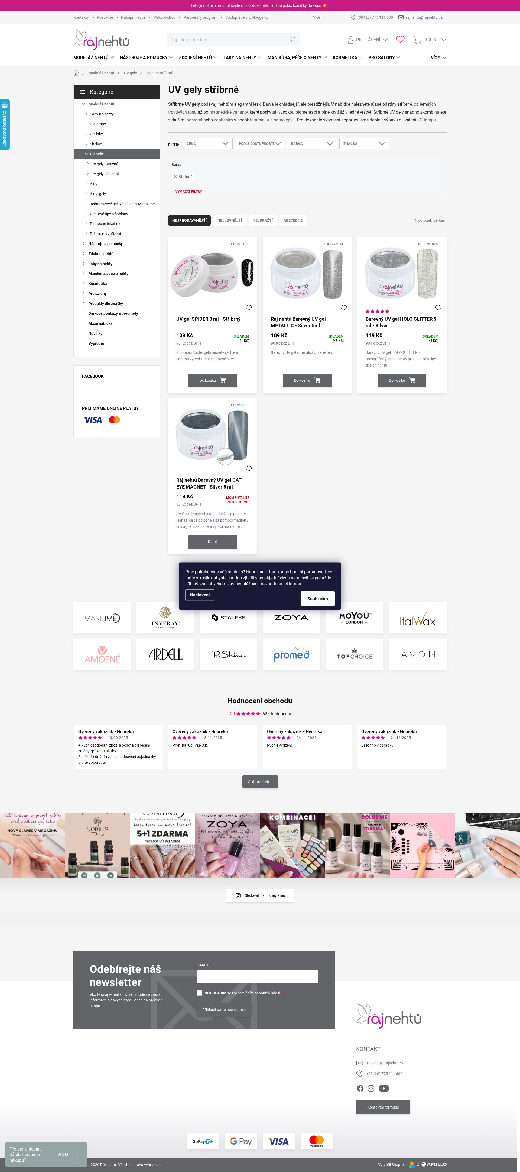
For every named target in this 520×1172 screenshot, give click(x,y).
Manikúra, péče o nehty (108, 273)
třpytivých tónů (182, 112)
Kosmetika (98, 283)
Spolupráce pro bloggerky (247, 17)
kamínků (261, 120)
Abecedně (293, 220)
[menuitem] (94, 58)
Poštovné (105, 17)
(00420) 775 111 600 (384, 1073)
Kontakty (81, 17)
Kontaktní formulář (383, 1107)
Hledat (292, 39)
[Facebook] (360, 1087)
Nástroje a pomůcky (106, 244)
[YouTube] (384, 1087)
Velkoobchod (165, 17)
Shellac (96, 144)
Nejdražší (263, 220)
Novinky (95, 333)
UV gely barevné (104, 164)
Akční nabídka (101, 323)
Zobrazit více (260, 781)
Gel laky (96, 134)
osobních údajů (267, 993)
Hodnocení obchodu (260, 701)
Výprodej (96, 343)
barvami (194, 120)
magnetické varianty (228, 112)
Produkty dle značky (106, 303)
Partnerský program (200, 17)
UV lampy (98, 124)
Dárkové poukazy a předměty (113, 313)
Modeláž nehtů (101, 104)
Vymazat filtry (189, 192)
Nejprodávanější (189, 220)
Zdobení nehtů (101, 254)
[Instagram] (371, 1087)
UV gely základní (105, 174)
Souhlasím (317, 598)
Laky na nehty (100, 264)
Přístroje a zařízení (105, 234)
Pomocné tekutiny (105, 223)
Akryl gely (98, 194)
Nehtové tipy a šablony (109, 214)
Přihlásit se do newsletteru (224, 1009)
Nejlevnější (229, 220)
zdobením (223, 120)
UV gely (96, 154)
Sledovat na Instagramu (265, 895)
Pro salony (98, 293)
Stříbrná (186, 177)
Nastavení (200, 594)
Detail (212, 542)
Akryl (94, 184)
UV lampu (426, 120)
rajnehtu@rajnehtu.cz (385, 1063)
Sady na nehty (102, 114)
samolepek (284, 120)
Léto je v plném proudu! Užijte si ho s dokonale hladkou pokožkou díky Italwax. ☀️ (259, 5)
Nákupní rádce (133, 17)
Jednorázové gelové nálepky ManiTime (122, 204)
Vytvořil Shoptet (391, 1165)
